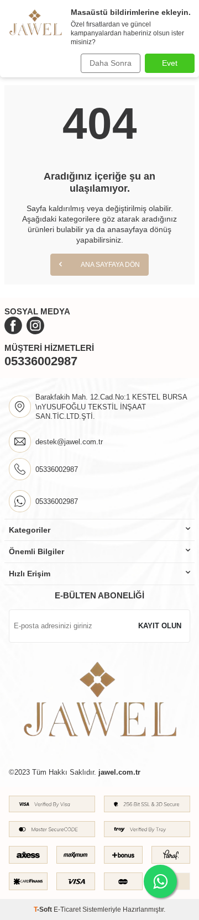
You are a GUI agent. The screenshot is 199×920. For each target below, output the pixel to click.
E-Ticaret (67, 909)
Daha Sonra (111, 63)
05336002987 (40, 361)
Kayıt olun (159, 626)
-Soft (44, 909)
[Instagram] (35, 325)
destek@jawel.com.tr (69, 442)
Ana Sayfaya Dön (110, 265)
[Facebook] (13, 325)
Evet (169, 63)
